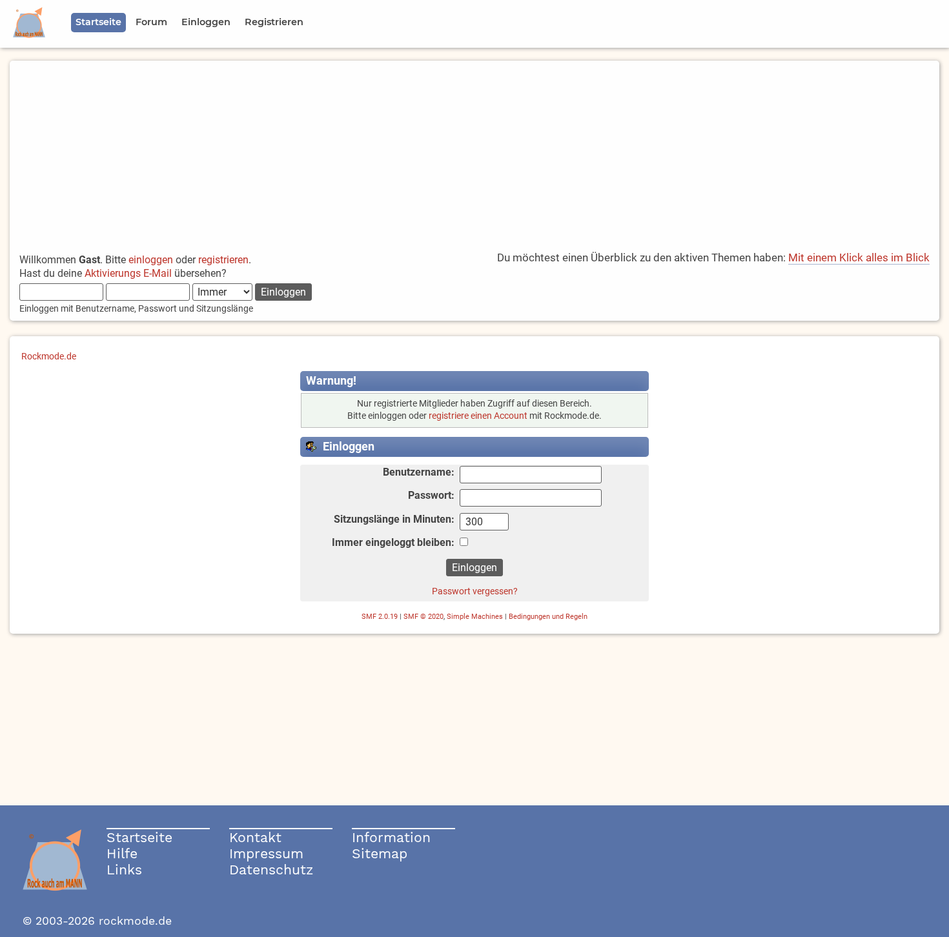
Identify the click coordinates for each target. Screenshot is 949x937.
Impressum (266, 853)
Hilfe (122, 853)
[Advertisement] (474, 151)
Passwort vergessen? (475, 591)
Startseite (139, 837)
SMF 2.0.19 (380, 616)
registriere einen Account (478, 415)
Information (391, 837)
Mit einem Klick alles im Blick (859, 257)
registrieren (223, 260)
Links (124, 869)
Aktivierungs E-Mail (128, 273)
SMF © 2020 (423, 616)
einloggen (150, 260)
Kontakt (255, 837)
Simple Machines (475, 616)
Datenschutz (271, 869)
